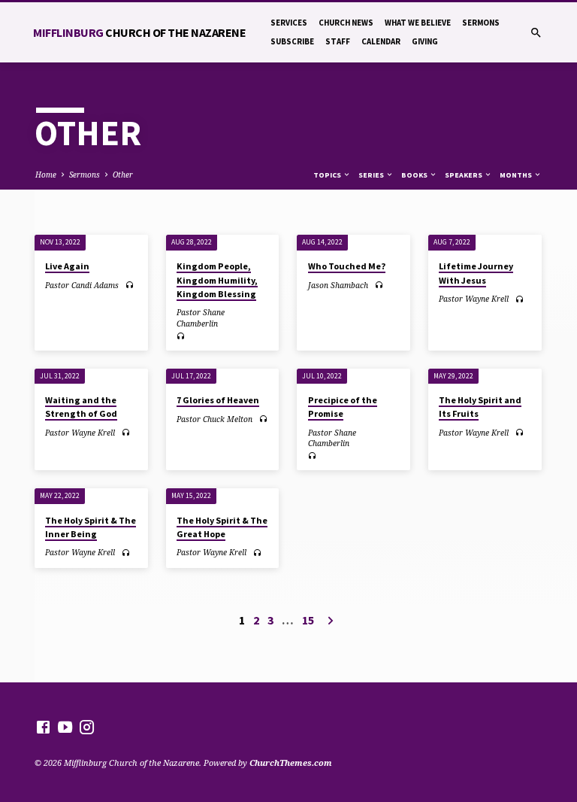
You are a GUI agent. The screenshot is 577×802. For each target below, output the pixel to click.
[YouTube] (65, 727)
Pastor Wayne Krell (474, 298)
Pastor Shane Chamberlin (201, 317)
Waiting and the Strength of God (81, 406)
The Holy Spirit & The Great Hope (222, 527)
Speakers (464, 175)
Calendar (380, 41)
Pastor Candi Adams (82, 285)
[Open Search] (536, 32)
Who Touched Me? (346, 266)
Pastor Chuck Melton (214, 419)
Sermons (481, 22)
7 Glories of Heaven (218, 400)
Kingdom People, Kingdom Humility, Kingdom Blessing (217, 279)
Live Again (67, 266)
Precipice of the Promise (342, 406)
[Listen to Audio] (129, 284)
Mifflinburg (139, 32)
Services (288, 22)
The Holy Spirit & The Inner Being (90, 527)
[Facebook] (43, 727)
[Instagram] (86, 727)
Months (516, 175)
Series (371, 175)
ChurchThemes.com (290, 762)
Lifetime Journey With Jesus (476, 272)
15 (308, 619)
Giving (425, 41)
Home (45, 174)
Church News (346, 22)
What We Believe (418, 22)
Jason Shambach (338, 285)
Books (415, 175)
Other (123, 174)
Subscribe (292, 41)
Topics (328, 175)
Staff (337, 41)
